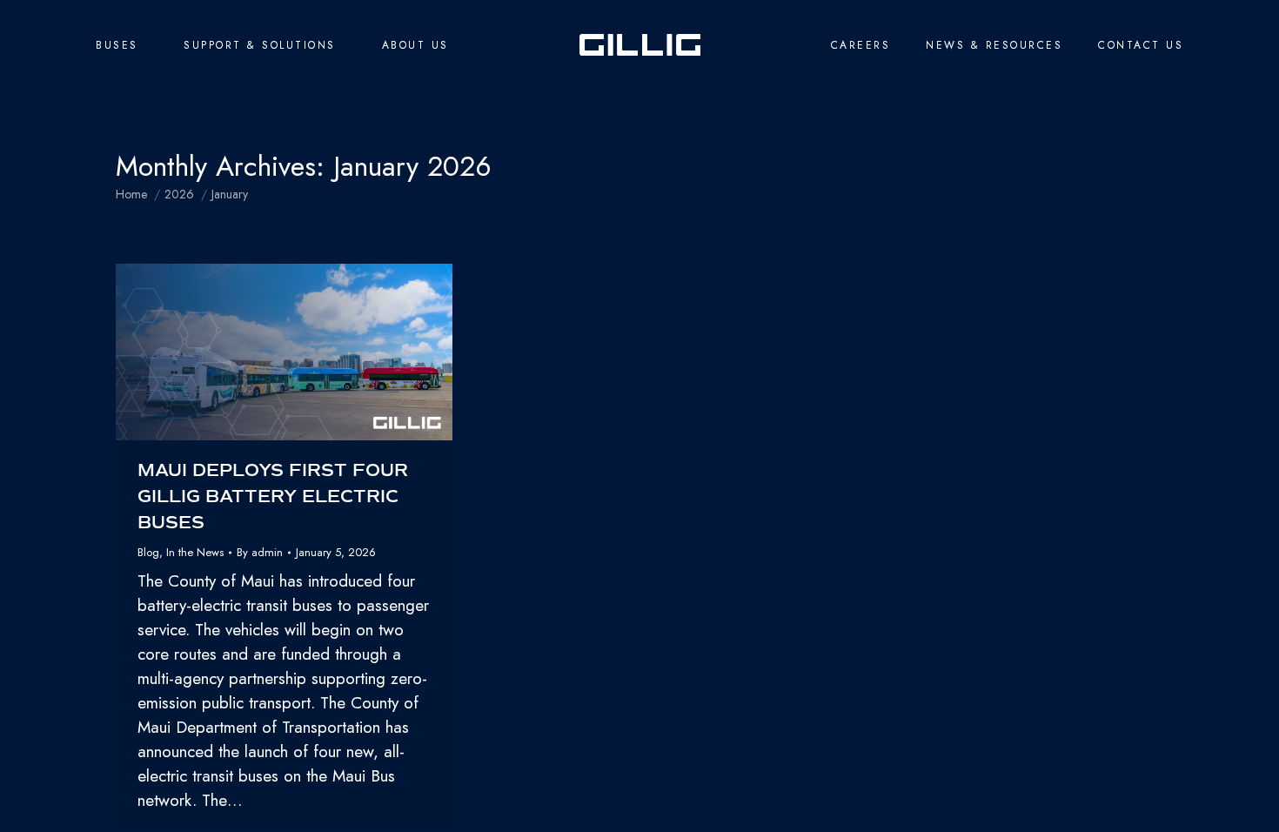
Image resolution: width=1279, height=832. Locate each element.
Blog (148, 552)
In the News (195, 552)
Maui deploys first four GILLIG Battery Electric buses (272, 496)
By (260, 552)
